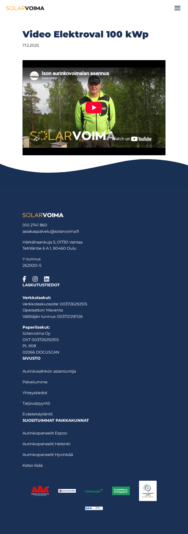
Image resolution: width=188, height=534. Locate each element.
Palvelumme (35, 382)
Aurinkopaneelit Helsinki (46, 444)
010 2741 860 (35, 225)
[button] (177, 8)
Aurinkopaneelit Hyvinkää (48, 454)
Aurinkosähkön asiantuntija (49, 371)
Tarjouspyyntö (36, 403)
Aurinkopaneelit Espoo (45, 433)
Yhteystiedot (35, 392)
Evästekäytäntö (38, 414)
